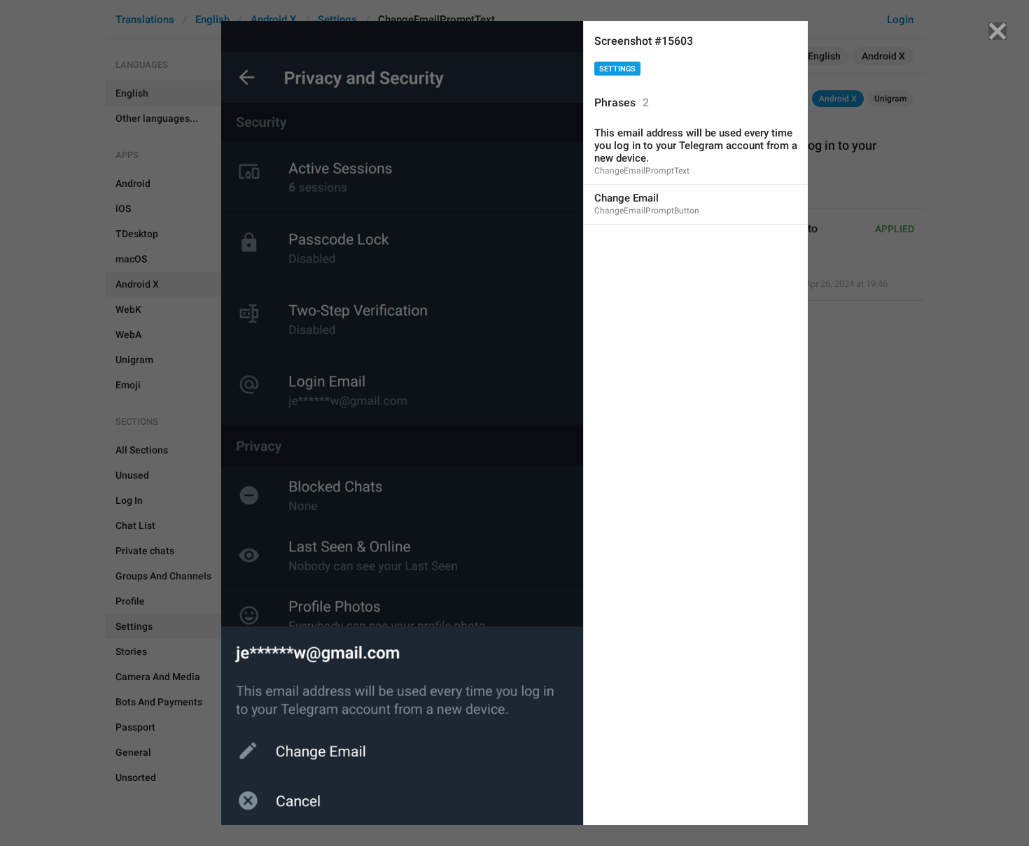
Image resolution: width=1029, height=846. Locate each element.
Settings (617, 68)
